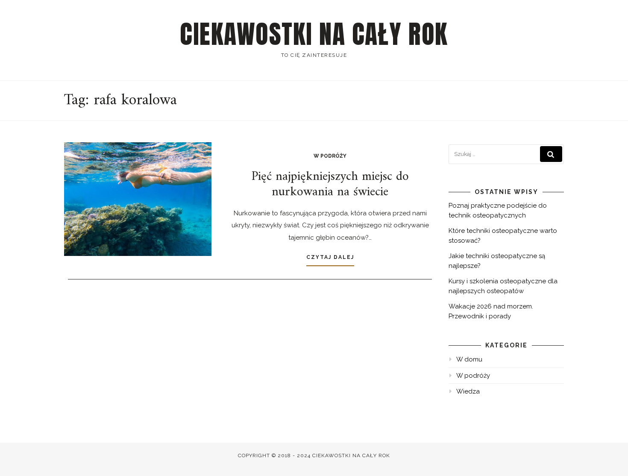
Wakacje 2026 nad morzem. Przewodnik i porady (491, 311)
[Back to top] (609, 457)
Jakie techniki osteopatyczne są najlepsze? (497, 261)
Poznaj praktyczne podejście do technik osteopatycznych (498, 210)
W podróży (330, 156)
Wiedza (468, 391)
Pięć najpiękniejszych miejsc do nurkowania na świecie (330, 184)
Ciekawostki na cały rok (314, 34)
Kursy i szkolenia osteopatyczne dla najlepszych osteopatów (503, 286)
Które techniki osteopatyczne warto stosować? (503, 235)
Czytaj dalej (330, 257)
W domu (469, 359)
